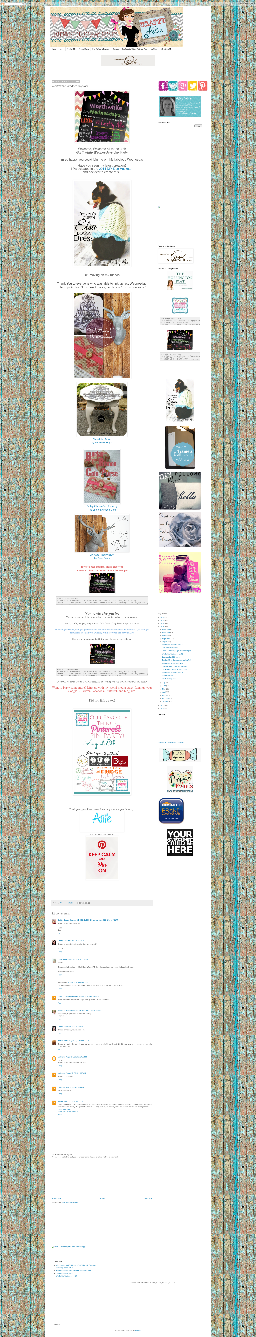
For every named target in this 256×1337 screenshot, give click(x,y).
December (166, 629)
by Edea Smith (102, 558)
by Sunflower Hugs (102, 442)
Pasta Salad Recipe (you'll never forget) (176, 651)
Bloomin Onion (167, 676)
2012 (162, 708)
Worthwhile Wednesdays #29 (172, 673)
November (166, 632)
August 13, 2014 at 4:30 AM (91, 1010)
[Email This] (78, 903)
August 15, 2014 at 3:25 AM (76, 1073)
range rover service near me (68, 1111)
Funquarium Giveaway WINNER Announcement (73, 1270)
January (165, 701)
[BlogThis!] (81, 903)
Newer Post (56, 1199)
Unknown (61, 1057)
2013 (162, 705)
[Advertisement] (102, 1178)
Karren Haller (63, 1041)
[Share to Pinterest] (89, 903)
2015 (162, 624)
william (60, 1101)
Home (54, 49)
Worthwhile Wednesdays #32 (172, 644)
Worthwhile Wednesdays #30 (172, 663)
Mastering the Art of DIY (64, 1268)
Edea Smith (62, 959)
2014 (162, 627)
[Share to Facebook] (86, 903)
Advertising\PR (166, 49)
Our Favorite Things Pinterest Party (134, 49)
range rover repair (64, 1109)
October (165, 636)
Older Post (148, 1199)
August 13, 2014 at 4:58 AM (73, 1027)
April (164, 692)
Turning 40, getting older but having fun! (176, 660)
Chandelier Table (102, 439)
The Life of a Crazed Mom (102, 509)
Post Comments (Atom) (69, 1203)
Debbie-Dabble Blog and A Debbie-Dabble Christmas (78, 920)
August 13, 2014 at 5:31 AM (79, 1041)
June (164, 686)
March (164, 695)
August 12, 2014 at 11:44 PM (77, 959)
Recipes (116, 49)
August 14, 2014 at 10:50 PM (76, 1057)
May (164, 689)
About (62, 49)
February (165, 698)
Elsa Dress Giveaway (169, 648)
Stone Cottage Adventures (68, 996)
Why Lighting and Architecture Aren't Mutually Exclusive (76, 1265)
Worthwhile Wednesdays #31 (172, 654)
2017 (162, 617)
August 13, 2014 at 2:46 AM (89, 996)
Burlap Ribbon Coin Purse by (102, 506)
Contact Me (71, 49)
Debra (60, 1027)
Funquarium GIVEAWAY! (65, 1273)
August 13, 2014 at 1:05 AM (78, 982)
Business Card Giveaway (171, 657)
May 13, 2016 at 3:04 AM (75, 1087)
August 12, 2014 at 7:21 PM (109, 920)
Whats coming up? (168, 679)
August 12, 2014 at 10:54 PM (74, 941)
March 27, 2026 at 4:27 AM (73, 1101)
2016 (162, 620)
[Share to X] (84, 903)
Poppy (60, 941)
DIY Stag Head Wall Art (102, 554)
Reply (60, 933)
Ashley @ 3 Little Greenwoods (69, 1010)
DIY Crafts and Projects (100, 49)
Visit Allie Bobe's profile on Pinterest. (171, 742)
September (166, 639)
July (164, 683)
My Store (154, 49)
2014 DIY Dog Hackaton (116, 168)
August (165, 642)
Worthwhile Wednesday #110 (66, 1276)
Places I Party (84, 49)
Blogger (138, 1331)
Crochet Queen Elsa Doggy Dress (174, 666)
